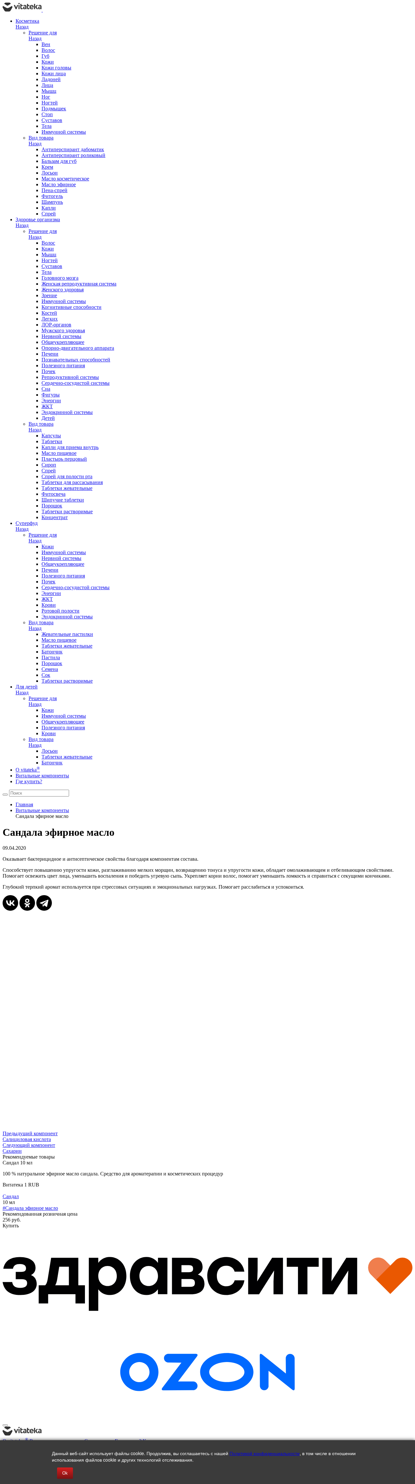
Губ (45, 56)
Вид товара (41, 137)
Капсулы (51, 435)
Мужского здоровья (63, 330)
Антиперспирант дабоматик (73, 149)
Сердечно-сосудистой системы (76, 383)
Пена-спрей (54, 190)
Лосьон (50, 173)
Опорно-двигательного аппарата (78, 348)
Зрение (49, 295)
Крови (49, 605)
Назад (22, 27)
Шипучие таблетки (63, 500)
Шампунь (52, 202)
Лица (47, 85)
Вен (46, 44)
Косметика (27, 21)
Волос (48, 50)
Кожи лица (54, 73)
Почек (48, 371)
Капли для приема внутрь (70, 447)
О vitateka (28, 769)
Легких (50, 319)
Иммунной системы (64, 132)
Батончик (52, 651)
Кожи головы (56, 67)
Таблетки (52, 441)
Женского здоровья (63, 289)
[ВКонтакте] (10, 903)
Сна (46, 389)
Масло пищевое (59, 453)
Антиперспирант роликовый (73, 155)
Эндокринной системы (67, 412)
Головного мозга (60, 278)
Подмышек (54, 108)
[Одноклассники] (27, 903)
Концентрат (55, 517)
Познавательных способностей (76, 359)
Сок (46, 675)
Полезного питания (63, 365)
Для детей (27, 686)
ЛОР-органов (56, 324)
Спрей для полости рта (67, 476)
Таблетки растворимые (67, 511)
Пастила (51, 657)
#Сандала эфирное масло (30, 1208)
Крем (47, 167)
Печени (50, 354)
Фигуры (51, 394)
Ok (65, 1473)
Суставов (52, 120)
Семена (50, 669)
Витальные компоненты (42, 775)
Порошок (52, 505)
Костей (49, 313)
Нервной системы (61, 336)
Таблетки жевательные (67, 488)
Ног (46, 97)
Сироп (49, 465)
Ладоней (51, 79)
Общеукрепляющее (63, 342)
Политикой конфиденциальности (265, 1453)
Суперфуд (27, 523)
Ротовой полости (60, 611)
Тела (47, 126)
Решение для (43, 32)
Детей (48, 418)
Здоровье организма (38, 219)
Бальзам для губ (59, 161)
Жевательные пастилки (67, 634)
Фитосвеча (53, 494)
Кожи (48, 62)
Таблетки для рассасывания (72, 482)
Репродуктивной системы (70, 377)
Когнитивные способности (71, 307)
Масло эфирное (59, 184)
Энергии (51, 400)
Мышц (49, 91)
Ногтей (50, 102)
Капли (49, 208)
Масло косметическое (65, 178)
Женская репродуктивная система (79, 283)
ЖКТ (47, 406)
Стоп (47, 114)
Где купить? (29, 781)
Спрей (49, 213)
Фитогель (52, 196)
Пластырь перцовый (64, 459)
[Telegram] (44, 903)
